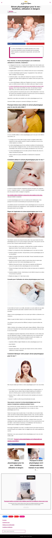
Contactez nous (5, 522)
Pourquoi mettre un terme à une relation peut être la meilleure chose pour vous (26, 501)
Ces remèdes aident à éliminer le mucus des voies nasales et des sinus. (25, 195)
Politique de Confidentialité (8, 524)
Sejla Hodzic (11, 11)
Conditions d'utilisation (7, 527)
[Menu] (1, 2)
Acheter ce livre (26, 507)
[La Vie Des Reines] (25, 2)
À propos (4, 520)
